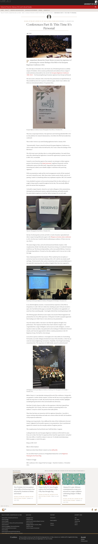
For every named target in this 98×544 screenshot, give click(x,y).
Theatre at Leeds (29, 526)
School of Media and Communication (9, 528)
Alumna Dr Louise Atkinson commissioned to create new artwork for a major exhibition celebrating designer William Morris (72, 491)
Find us (76, 523)
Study (6, 10)
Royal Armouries (47, 163)
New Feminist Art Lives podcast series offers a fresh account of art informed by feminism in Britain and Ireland (24, 490)
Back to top (4, 506)
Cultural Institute (29, 523)
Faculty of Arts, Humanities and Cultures (11, 12)
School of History (5, 524)
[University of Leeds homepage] (90, 3)
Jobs (75, 517)
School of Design (5, 519)
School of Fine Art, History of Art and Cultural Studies (16, 7)
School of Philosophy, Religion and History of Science (12, 533)
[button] (95, 7)
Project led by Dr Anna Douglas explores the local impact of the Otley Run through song (48, 489)
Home (2, 10)
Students (52, 525)
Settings (83, 539)
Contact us (47, 10)
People (40, 10)
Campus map (77, 521)
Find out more (84, 541)
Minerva (52, 523)
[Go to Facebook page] (92, 510)
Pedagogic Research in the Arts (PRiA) (33, 524)
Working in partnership (31, 10)
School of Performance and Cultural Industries (11, 531)
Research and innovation (17, 10)
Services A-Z (52, 517)
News (23, 12)
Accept (83, 537)
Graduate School (29, 519)
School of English (5, 521)
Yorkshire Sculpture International (32, 528)
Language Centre (29, 517)
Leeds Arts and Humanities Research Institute (35, 521)
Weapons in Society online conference (61, 237)
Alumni (76, 524)
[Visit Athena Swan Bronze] (4, 510)
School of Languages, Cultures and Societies (10, 526)
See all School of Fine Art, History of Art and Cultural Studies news (64, 470)
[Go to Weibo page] (96, 510)
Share (29, 33)
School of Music (5, 529)
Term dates (77, 519)
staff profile (54, 450)
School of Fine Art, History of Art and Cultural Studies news (41, 21)
